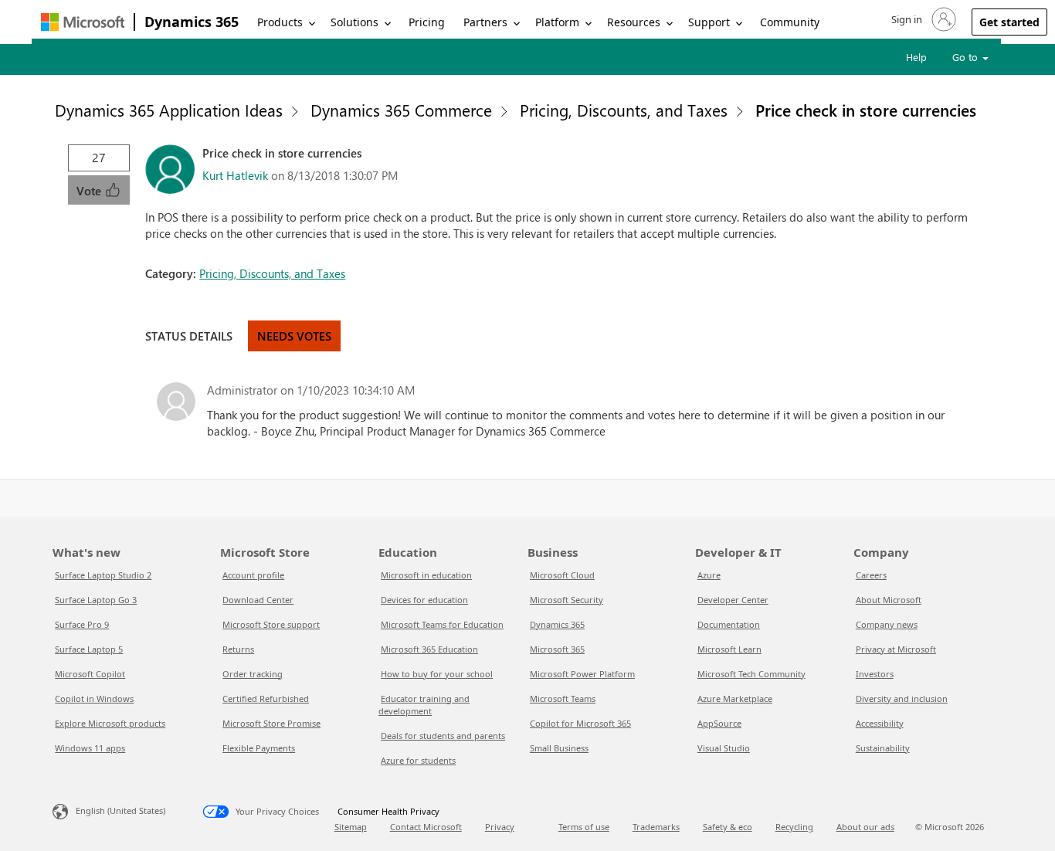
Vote (90, 190)
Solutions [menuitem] (354, 22)
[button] (922, 19)
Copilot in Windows (94, 698)
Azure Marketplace (734, 698)
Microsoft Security (566, 599)
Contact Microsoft (426, 826)
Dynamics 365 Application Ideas (169, 109)
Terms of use (583, 826)
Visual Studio (723, 748)
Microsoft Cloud (562, 575)
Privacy (499, 826)
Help (916, 56)
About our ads (865, 826)
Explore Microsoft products (110, 723)
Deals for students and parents (443, 735)
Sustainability (883, 748)
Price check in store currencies (865, 109)
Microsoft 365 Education (429, 649)
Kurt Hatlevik (235, 175)
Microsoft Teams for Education (442, 624)
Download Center (257, 599)
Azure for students (418, 760)
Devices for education (424, 599)
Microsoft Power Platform (582, 674)
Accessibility (880, 723)
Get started (1009, 22)
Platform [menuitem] (557, 22)
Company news (887, 624)
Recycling (794, 826)
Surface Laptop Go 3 (96, 599)
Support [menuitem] (709, 22)
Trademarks (656, 826)
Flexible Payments (258, 748)
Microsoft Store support (271, 624)
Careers (871, 575)
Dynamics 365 (191, 21)
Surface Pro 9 (82, 624)
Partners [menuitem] (485, 22)
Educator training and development (424, 705)
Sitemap (350, 826)
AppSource (719, 723)
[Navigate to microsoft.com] (82, 22)
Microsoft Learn (729, 649)
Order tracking (252, 674)
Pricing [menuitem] (427, 22)
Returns (238, 649)
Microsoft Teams (562, 698)
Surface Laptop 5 (89, 649)
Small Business (559, 748)
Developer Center (732, 599)
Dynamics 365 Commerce (401, 109)
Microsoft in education (426, 575)
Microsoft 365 (557, 649)
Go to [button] (966, 56)
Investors (875, 674)
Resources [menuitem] (633, 22)
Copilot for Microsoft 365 (580, 723)
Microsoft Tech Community (751, 674)
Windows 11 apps (90, 748)
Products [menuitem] (280, 22)
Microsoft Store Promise (271, 723)
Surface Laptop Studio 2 (103, 575)
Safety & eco (727, 826)
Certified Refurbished (265, 698)
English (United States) (120, 809)
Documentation (728, 624)
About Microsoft (888, 599)
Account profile (253, 575)
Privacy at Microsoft (896, 649)
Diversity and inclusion (902, 698)
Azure (709, 575)
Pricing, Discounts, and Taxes (624, 109)
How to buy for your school (437, 674)
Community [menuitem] (789, 22)
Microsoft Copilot (90, 674)
